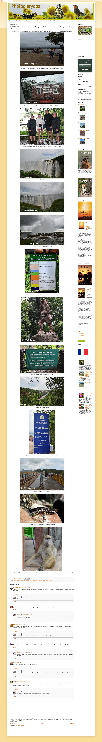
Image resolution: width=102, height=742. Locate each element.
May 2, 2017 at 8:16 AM (23, 643)
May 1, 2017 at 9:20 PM (27, 597)
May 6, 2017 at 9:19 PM (27, 671)
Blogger (56, 733)
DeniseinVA (15, 606)
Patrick (37, 580)
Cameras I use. (29, 20)
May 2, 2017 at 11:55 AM (27, 614)
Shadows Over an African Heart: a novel (89, 289)
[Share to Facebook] (28, 579)
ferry (70, 67)
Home (10, 20)
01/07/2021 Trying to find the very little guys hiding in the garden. (88, 395)
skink (40, 580)
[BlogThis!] (25, 579)
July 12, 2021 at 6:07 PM (27, 681)
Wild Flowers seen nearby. (58, 20)
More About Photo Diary (19, 20)
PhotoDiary (82, 104)
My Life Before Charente (84, 130)
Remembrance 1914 (46, 20)
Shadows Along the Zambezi (88, 224)
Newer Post (12, 723)
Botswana (17, 580)
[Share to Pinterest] (29, 579)
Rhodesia (18, 597)
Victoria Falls (37, 213)
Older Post (72, 723)
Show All (90, 146)
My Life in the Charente (84, 138)
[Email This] (24, 579)
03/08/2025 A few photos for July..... (88, 383)
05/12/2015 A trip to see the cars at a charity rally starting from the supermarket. (88, 406)
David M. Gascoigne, (17, 587)
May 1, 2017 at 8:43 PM (26, 587)
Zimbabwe (50, 580)
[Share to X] (27, 579)
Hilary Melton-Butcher (17, 681)
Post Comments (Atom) (19, 725)
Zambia (47, 580)
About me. (37, 20)
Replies (16, 594)
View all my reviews (81, 260)
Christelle (21, 580)
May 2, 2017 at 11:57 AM (27, 652)
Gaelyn (14, 662)
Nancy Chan (15, 643)
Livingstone (32, 580)
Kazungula (27, 580)
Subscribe (85, 69)
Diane (24, 580)
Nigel (35, 580)
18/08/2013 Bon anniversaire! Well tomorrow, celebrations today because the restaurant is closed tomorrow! (85, 374)
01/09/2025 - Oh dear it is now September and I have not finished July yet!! (88, 362)
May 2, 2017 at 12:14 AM (23, 606)
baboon (14, 580)
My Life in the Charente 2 (84, 122)
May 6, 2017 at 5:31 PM (21, 662)
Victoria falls (43, 580)
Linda (14, 624)
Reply (14, 592)
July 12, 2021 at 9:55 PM (27, 691)
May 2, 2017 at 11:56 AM (27, 634)
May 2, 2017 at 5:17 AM (20, 624)
